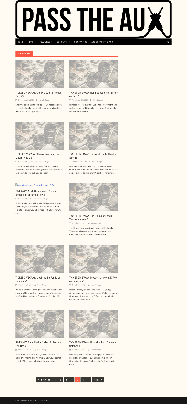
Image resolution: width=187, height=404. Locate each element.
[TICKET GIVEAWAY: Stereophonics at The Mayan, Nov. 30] (39, 135)
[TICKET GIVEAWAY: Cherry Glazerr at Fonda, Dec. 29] (39, 73)
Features (45, 42)
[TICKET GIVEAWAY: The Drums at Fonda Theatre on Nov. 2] (93, 197)
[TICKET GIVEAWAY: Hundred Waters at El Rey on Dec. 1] (93, 73)
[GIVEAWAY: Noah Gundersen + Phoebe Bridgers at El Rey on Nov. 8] (35, 184)
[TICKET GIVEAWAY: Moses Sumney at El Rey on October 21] (93, 258)
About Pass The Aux (102, 42)
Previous (45, 379)
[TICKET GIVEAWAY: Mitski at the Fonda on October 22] (39, 258)
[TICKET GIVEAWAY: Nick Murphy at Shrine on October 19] (93, 323)
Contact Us (80, 42)
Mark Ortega (44, 100)
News (31, 42)
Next (96, 379)
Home (21, 42)
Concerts (62, 42)
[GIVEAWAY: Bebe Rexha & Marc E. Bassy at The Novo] (39, 323)
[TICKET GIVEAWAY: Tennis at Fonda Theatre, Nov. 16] (93, 135)
